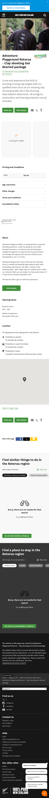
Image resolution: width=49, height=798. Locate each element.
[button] (3, 15)
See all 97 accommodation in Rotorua (19, 626)
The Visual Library (8, 769)
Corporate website (9, 777)
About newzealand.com (10, 739)
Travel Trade (6, 772)
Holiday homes (9, 566)
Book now (8, 110)
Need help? (6, 726)
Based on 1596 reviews (7, 223)
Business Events (8, 775)
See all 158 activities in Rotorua (17, 536)
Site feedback (7, 723)
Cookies (5, 753)
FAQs (4, 737)
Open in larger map (10, 408)
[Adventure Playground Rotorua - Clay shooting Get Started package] (40, 56)
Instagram (9, 703)
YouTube (9, 710)
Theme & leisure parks (39, 475)
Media (4, 766)
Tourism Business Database (12, 780)
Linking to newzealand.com (12, 745)
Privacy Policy (7, 750)
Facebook (9, 706)
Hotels (22, 566)
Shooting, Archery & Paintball (14, 475)
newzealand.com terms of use (14, 663)
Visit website (21, 110)
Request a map (7, 720)
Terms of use (7, 748)
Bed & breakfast (35, 566)
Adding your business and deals (14, 742)
